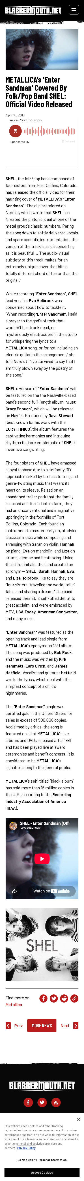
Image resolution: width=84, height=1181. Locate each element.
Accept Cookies (42, 1172)
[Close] (79, 1119)
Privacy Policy (26, 1148)
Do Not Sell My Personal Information (42, 1160)
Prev (18, 1025)
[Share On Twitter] (54, 998)
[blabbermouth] (33, 13)
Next (65, 1025)
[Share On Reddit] (64, 998)
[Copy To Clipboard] (74, 998)
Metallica (14, 1004)
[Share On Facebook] (43, 998)
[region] (42, 1147)
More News (42, 1025)
